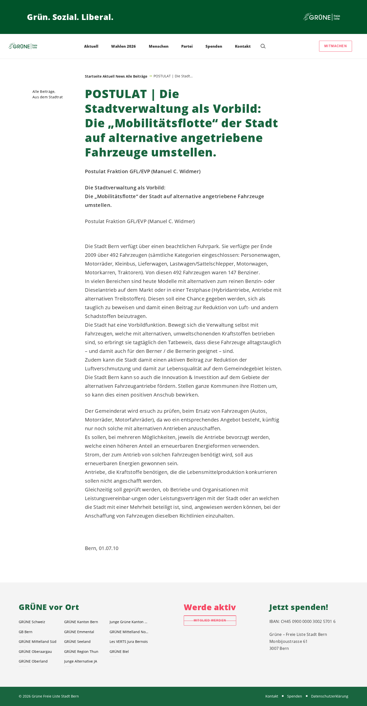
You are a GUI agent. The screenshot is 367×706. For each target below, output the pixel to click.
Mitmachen (335, 46)
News (120, 76)
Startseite (93, 76)
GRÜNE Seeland (77, 641)
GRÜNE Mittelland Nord (129, 631)
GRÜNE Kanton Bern (81, 621)
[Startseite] (321, 17)
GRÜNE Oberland (33, 661)
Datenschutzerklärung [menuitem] (329, 696)
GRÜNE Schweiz (32, 621)
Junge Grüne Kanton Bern (129, 621)
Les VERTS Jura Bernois (129, 641)
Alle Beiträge (136, 76)
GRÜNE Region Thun (81, 651)
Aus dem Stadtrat (47, 97)
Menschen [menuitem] (159, 46)
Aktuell (109, 76)
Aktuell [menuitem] (91, 46)
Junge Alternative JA (80, 661)
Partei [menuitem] (187, 46)
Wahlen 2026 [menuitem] (123, 46)
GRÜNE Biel (119, 651)
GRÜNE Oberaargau (35, 651)
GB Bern (25, 631)
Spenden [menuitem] (213, 46)
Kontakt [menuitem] (243, 46)
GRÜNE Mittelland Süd (37, 641)
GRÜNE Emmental (79, 631)
